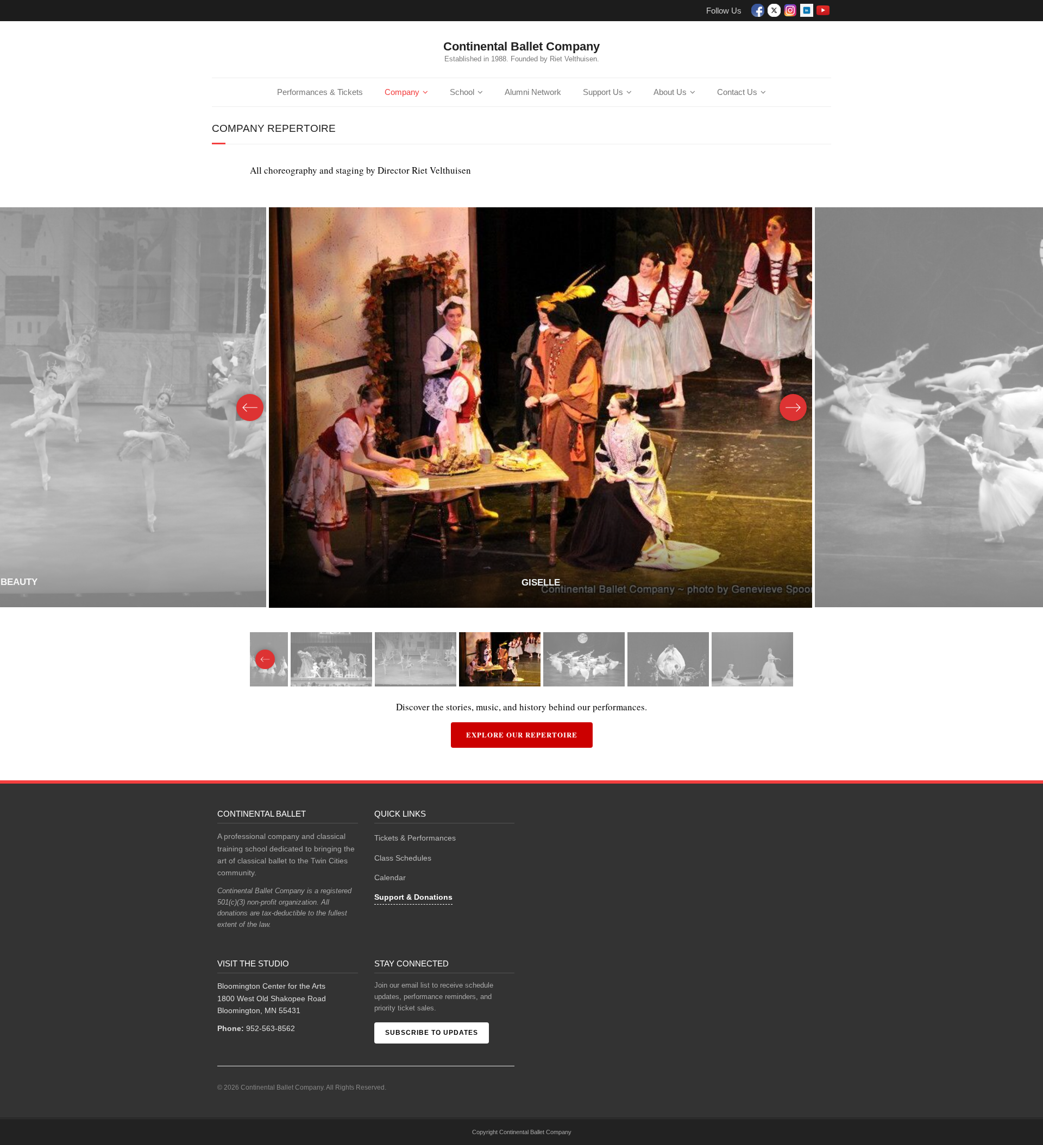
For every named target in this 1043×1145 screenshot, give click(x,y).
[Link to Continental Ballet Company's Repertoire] (543, 407)
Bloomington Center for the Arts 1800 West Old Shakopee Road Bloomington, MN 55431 (271, 998)
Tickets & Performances (415, 838)
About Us (670, 92)
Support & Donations (413, 897)
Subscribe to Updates (431, 1032)
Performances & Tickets (320, 92)
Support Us (603, 92)
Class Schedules (402, 858)
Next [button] (793, 407)
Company (402, 92)
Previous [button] (249, 407)
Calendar (390, 877)
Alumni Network (533, 92)
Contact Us (737, 92)
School (462, 92)
